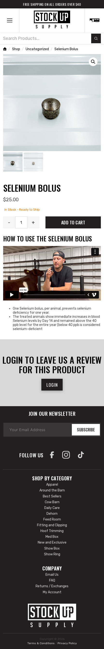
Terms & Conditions (41, 643)
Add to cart (73, 222)
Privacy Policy (67, 643)
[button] (9, 20)
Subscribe (86, 430)
